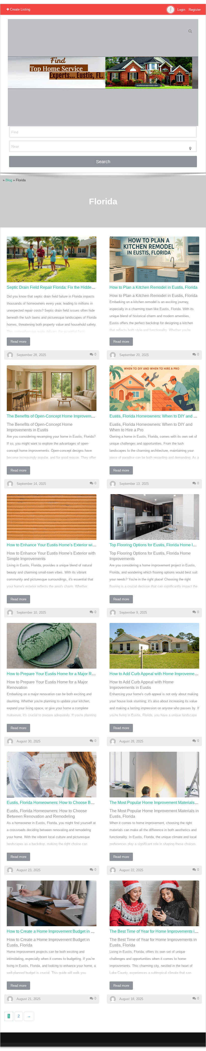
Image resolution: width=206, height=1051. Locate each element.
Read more (18, 341)
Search (103, 161)
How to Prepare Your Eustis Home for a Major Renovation (58, 674)
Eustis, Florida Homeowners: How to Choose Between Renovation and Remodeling (81, 802)
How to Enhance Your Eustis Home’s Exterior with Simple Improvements (71, 545)
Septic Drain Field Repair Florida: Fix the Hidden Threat (56, 287)
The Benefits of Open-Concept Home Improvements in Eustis (61, 416)
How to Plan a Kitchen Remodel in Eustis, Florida (153, 287)
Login (181, 10)
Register (195, 10)
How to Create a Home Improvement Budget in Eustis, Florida (61, 931)
